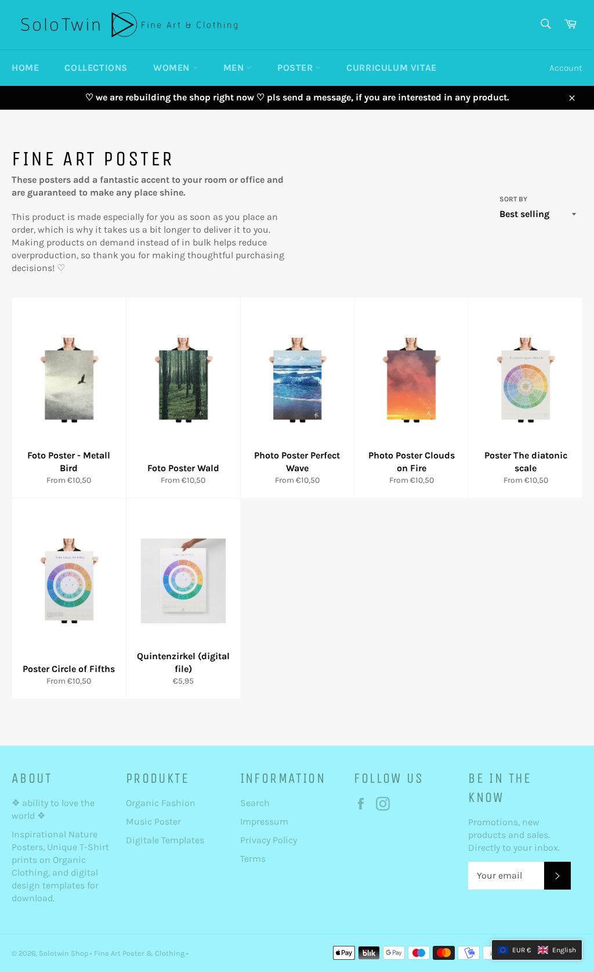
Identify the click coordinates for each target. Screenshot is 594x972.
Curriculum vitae (391, 67)
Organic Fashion (160, 802)
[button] (537, 950)
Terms (253, 858)
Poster (296, 67)
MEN (235, 67)
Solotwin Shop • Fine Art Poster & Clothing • (114, 953)
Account (565, 68)
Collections (96, 67)
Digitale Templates (165, 839)
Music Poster (154, 821)
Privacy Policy (268, 839)
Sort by (513, 199)
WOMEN (173, 67)
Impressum (264, 821)
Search (255, 802)
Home (25, 67)
